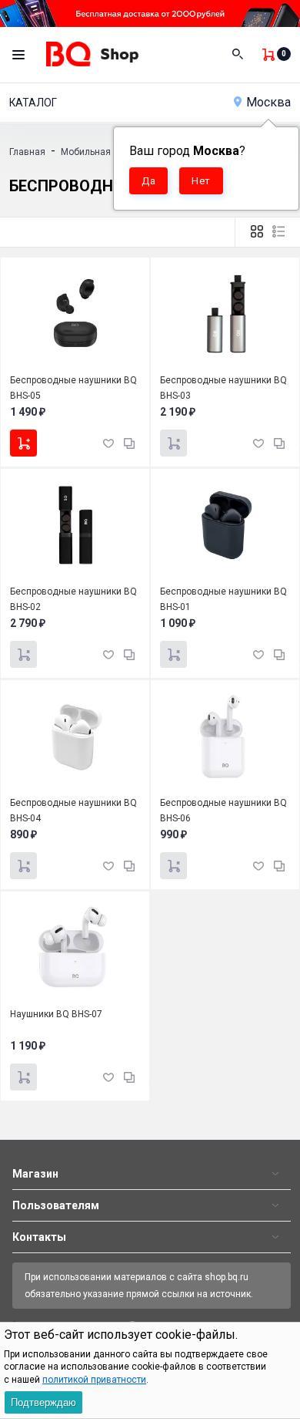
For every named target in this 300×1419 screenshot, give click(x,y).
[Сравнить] (129, 442)
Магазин (35, 1174)
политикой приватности (94, 1379)
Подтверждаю (43, 1402)
